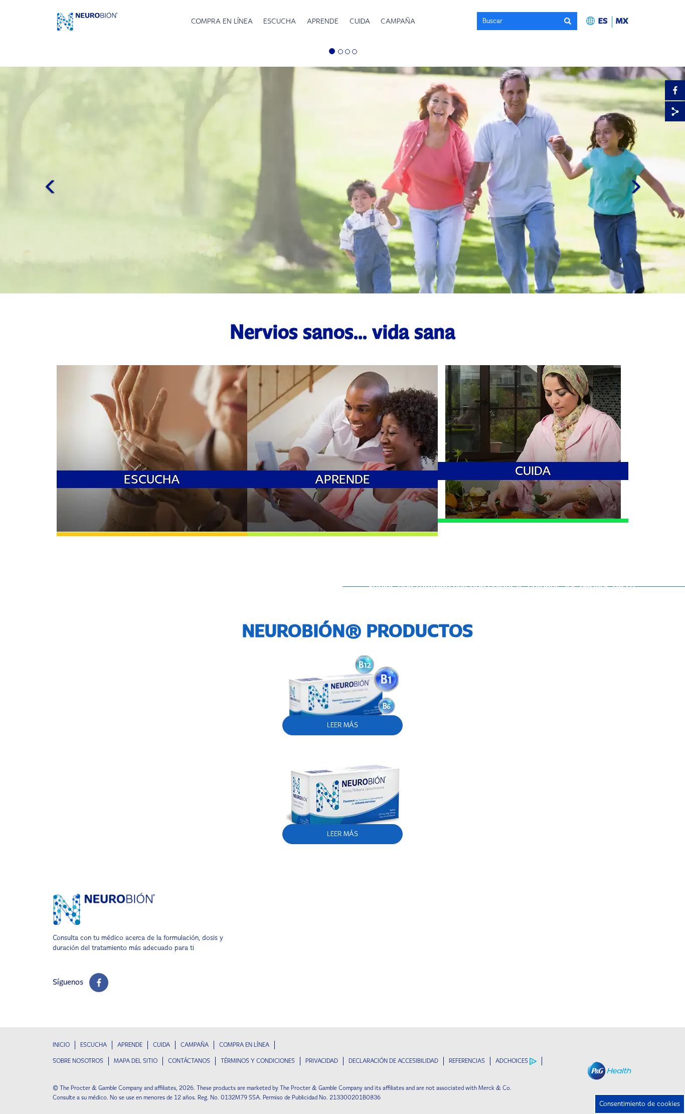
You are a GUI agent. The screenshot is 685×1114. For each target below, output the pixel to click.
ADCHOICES (511, 1060)
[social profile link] (98, 982)
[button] (607, 21)
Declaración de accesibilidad (393, 1060)
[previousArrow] (52, 183)
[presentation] (570, 21)
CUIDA (161, 1044)
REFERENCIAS (467, 1060)
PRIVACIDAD (321, 1060)
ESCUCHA (93, 1044)
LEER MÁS (148, 370)
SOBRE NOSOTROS (78, 1060)
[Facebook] (675, 90)
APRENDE (129, 1044)
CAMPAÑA (195, 1044)
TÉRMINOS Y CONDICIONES (258, 1060)
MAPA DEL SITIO (135, 1060)
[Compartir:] (675, 111)
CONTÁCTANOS (189, 1060)
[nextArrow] (632, 183)
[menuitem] (222, 21)
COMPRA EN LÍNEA (244, 1044)
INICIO (61, 1044)
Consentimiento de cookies (639, 1103)
